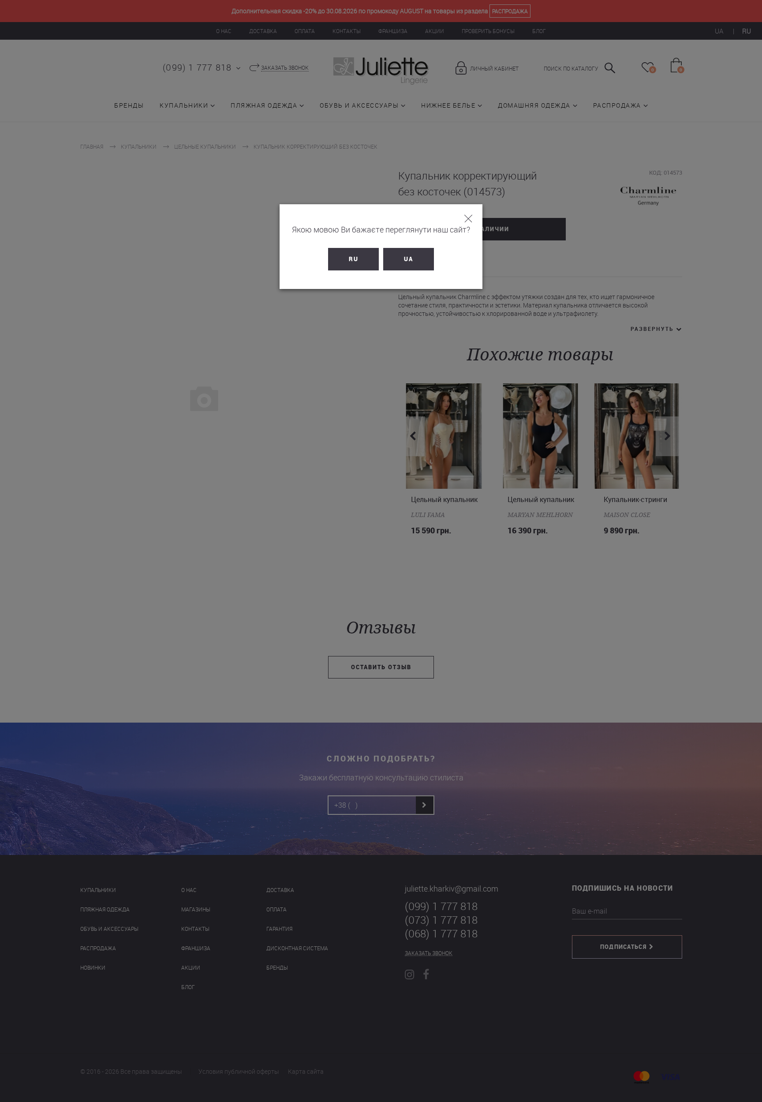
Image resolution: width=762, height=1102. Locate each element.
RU (354, 259)
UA (408, 259)
